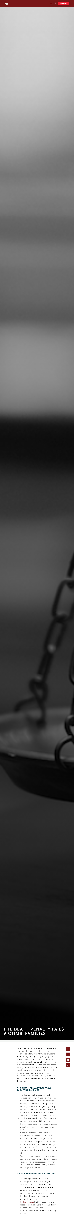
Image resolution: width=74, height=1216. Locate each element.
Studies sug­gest (27, 1202)
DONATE (63, 3)
